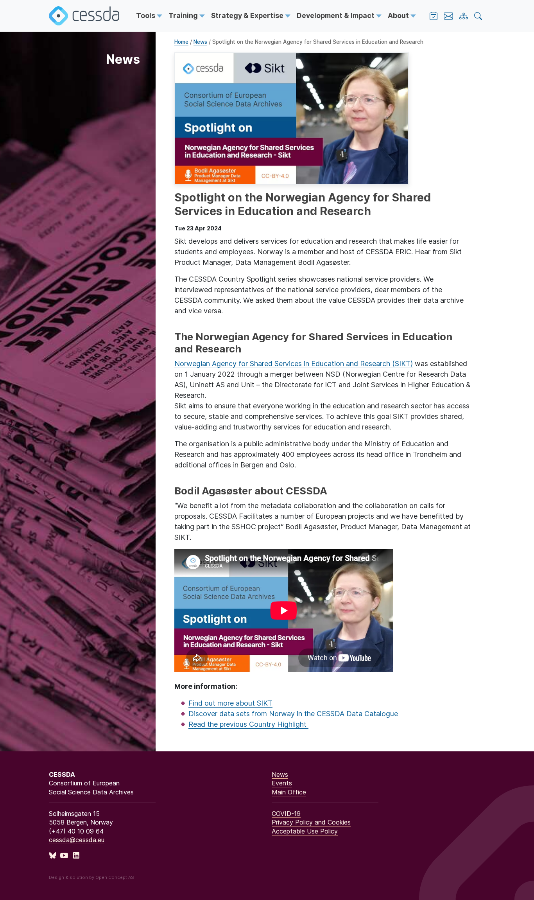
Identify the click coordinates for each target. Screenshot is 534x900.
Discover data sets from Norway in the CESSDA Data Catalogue (293, 714)
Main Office (289, 792)
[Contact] (448, 16)
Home (181, 42)
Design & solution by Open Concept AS (91, 877)
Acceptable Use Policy (305, 831)
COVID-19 (286, 813)
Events (282, 783)
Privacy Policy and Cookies (311, 822)
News (200, 42)
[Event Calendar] (433, 16)
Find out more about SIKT (230, 703)
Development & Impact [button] (336, 15)
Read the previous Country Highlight (248, 724)
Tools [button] (146, 15)
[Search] (478, 16)
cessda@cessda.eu (76, 840)
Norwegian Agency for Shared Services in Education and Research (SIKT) (293, 363)
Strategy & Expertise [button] (248, 15)
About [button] (399, 15)
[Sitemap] (463, 16)
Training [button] (183, 15)
